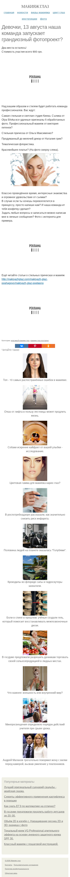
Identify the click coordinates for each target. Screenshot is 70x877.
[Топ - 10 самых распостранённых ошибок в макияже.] (35, 376)
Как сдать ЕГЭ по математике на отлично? (29, 806)
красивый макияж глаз (20, 340)
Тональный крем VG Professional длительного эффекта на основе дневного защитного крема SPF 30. (32, 834)
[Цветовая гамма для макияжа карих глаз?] (35, 479)
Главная (9, 12)
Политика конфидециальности (17, 869)
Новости (22, 12)
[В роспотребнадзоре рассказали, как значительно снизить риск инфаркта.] (35, 510)
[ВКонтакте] (21, 346)
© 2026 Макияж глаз (13, 860)
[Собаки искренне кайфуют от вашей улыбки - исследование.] (35, 443)
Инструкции (29, 19)
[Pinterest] (35, 346)
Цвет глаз (59, 12)
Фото (43, 19)
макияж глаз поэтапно (39, 340)
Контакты (8, 865)
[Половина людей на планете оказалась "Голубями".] (35, 546)
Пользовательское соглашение (26, 865)
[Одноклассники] (48, 346)
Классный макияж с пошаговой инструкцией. (31, 844)
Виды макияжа (40, 12)
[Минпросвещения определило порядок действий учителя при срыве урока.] (35, 720)
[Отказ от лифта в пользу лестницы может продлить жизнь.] (35, 407)
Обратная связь (11, 873)
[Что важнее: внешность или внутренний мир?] (35, 689)
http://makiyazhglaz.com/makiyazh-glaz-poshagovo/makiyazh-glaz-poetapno (25, 281)
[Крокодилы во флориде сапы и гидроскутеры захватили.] (35, 578)
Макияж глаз (35, 6)
